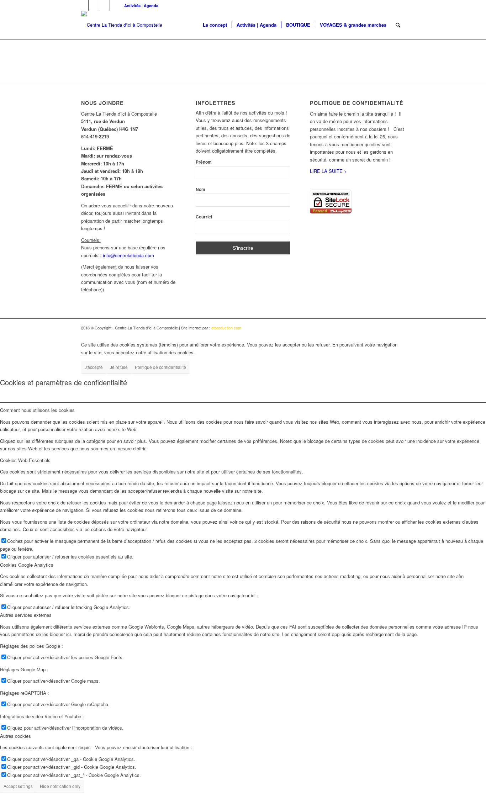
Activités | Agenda (141, 5)
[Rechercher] (398, 25)
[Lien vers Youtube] (94, 5)
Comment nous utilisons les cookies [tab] (37, 410)
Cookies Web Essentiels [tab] (25, 460)
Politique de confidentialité (160, 367)
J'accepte (94, 367)
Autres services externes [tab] (26, 615)
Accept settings (18, 786)
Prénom (204, 162)
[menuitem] (139, 5)
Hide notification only (60, 786)
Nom (200, 189)
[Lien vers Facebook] (83, 5)
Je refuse (119, 367)
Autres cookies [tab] (15, 735)
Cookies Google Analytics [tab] (26, 564)
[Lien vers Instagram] (104, 5)
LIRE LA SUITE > (328, 171)
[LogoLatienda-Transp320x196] (121, 25)
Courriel (204, 217)
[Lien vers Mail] (115, 5)
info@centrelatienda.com (128, 255)
